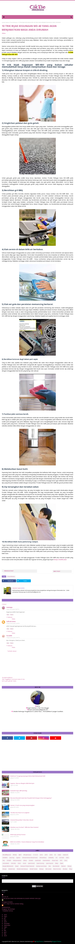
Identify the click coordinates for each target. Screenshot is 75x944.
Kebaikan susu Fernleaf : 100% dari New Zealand (24, 827)
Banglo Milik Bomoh (8, 866)
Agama (18, 857)
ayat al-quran (49, 863)
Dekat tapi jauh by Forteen (18, 834)
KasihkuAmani (6, 907)
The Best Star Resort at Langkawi (19, 812)
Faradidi (9, 635)
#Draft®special (7, 855)
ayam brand (31, 863)
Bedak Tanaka (33, 869)
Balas (8, 614)
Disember (7, 923)
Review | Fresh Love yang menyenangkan (22, 805)
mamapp (9, 607)
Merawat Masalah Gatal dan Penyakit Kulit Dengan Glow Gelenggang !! (31, 798)
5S (55, 855)
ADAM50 (5, 857)
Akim (67, 857)
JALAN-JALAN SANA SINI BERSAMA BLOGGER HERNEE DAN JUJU (21, 898)
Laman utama (5, 22)
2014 (41, 855)
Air (56, 857)
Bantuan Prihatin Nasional (27, 866)
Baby (56, 863)
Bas (50, 866)
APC (61, 860)
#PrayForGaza (27, 855)
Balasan (10, 617)
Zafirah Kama (11, 621)
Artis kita (13, 863)
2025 (5, 922)
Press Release (13, 22)
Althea (25, 860)
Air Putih (62, 857)
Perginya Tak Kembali (8, 909)
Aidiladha (51, 857)
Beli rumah (48, 869)
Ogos (5, 916)
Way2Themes (39, 941)
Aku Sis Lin (5, 897)
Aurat (24, 863)
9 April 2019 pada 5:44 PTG (12, 609)
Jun (5, 918)
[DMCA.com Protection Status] (37, 887)
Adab (59, 855)
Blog (70, 869)
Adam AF (65, 855)
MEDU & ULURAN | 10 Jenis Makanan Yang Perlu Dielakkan (27, 842)
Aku (4, 860)
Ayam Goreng (40, 863)
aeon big (12, 857)
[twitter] (19, 738)
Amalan (31, 860)
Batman (63, 866)
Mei (5, 930)
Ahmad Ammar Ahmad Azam (29, 857)
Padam (11, 614)
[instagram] (43, 738)
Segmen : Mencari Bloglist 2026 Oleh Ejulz (22, 783)
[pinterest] (31, 738)
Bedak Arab (12, 869)
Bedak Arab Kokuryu (22, 869)
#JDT (20, 855)
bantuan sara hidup (41, 866)
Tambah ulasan (11, 651)
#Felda (15, 855)
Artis (65, 860)
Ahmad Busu (43, 857)
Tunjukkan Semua (7, 911)
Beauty (4, 869)
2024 (5, 936)
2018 (51, 855)
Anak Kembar (46, 860)
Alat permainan (17, 860)
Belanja (41, 869)
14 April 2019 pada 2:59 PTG (13, 637)
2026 (5, 915)
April (5, 932)
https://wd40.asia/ (60, 559)
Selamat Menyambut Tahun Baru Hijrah (21, 820)
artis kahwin (6, 863)
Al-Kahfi (9, 860)
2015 (46, 855)
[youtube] (55, 738)
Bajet (61, 863)
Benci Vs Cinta (57, 869)
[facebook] (7, 738)
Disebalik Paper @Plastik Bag (18, 790)
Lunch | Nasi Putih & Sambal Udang (12, 904)
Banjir (16, 866)
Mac (5, 920)
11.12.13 (35, 855)
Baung (69, 866)
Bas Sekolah (56, 866)
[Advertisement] (37, 755)
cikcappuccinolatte (7, 902)
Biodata (65, 869)
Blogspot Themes (56, 941)
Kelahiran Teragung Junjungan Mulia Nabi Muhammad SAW (27, 776)
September (7, 925)
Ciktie (3, 33)
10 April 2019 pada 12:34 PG (13, 623)
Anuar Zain (55, 860)
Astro (19, 863)
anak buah (38, 860)
